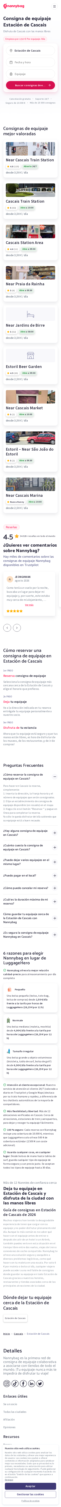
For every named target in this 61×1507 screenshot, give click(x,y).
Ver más (29, 604)
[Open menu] (54, 6)
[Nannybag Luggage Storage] (17, 6)
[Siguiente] (17, 628)
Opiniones (9, 1427)
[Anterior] (7, 628)
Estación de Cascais (15, 1318)
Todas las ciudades (14, 1412)
